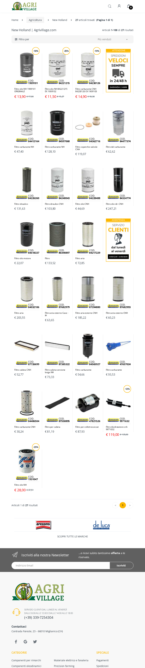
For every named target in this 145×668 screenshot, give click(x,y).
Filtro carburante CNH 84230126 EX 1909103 (86, 90)
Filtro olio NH (20, 485)
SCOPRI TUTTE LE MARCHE (72, 536)
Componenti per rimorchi (26, 660)
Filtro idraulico (21, 204)
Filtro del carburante (115, 147)
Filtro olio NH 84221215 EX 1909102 (56, 90)
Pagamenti (102, 660)
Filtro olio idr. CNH (114, 204)
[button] (110, 6)
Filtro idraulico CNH (54, 204)
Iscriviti (121, 565)
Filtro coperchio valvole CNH (86, 148)
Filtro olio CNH (82, 204)
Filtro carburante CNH (24, 427)
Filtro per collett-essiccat (87, 427)
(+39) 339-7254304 (38, 617)
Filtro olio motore (22, 258)
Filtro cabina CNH (22, 370)
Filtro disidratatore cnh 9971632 (117, 428)
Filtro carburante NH (24, 147)
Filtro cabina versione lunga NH (55, 371)
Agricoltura (35, 20)
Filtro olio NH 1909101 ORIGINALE (25, 90)
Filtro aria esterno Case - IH (56, 314)
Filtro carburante (83, 370)
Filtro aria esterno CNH (86, 313)
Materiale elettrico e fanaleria (71, 660)
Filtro (47, 258)
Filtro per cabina (52, 427)
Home (14, 20)
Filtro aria (79, 258)
